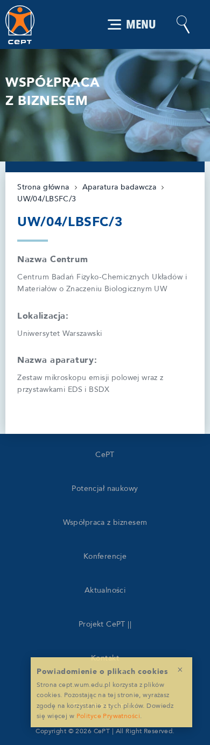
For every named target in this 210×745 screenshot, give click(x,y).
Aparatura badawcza (119, 187)
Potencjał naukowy (105, 488)
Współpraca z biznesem (105, 522)
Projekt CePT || (105, 624)
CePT (105, 454)
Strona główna (43, 187)
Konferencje (105, 556)
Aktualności (105, 590)
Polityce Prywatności (108, 716)
